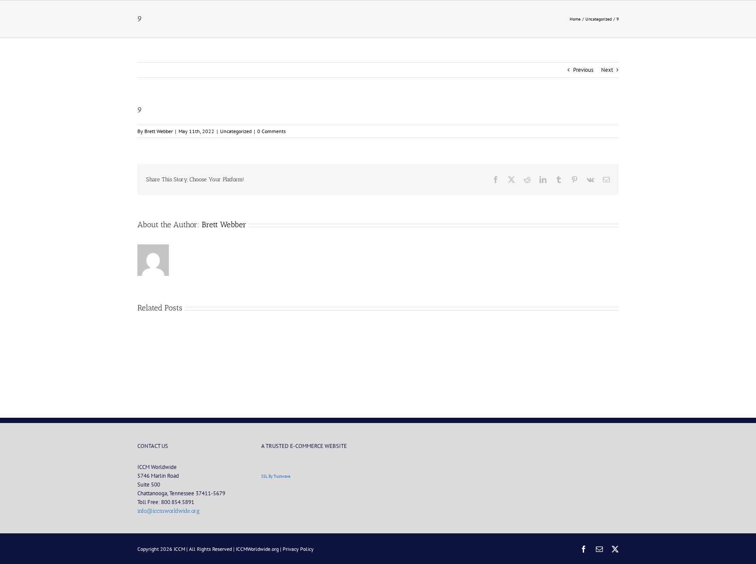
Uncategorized (236, 131)
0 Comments (271, 131)
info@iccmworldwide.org (168, 511)
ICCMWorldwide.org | (259, 549)
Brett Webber (158, 131)
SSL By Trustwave (275, 476)
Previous (583, 70)
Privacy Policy (298, 549)
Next (607, 70)
